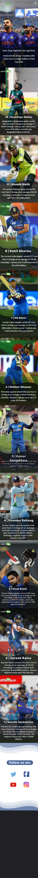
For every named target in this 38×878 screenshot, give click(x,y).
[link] (26, 784)
